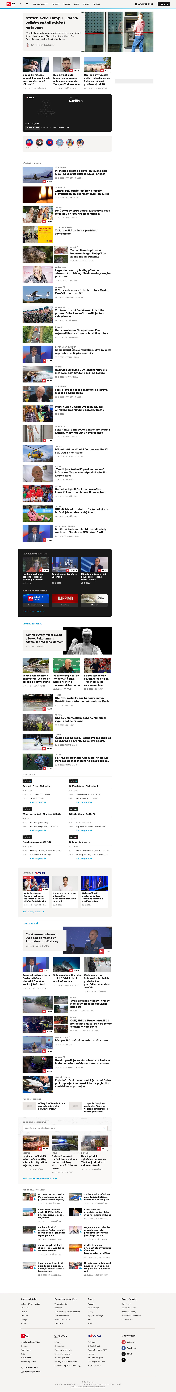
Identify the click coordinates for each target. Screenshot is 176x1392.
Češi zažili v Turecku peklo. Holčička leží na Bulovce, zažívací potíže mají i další (97, 80)
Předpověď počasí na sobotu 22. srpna (81, 1040)
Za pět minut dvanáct (65, 347)
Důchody (25, 1308)
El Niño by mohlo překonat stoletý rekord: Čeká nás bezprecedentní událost (97, 1249)
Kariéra (91, 1354)
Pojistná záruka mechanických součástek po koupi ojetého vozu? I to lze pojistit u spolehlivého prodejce (83, 1083)
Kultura (24, 1323)
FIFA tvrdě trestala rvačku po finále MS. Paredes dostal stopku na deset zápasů (82, 759)
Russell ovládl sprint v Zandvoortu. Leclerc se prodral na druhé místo (36, 678)
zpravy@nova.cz (33, 1371)
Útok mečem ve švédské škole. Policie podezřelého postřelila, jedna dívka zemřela (97, 981)
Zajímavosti (60, 168)
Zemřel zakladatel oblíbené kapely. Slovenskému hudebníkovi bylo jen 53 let (82, 192)
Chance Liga (93, 1308)
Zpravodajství (40, 4)
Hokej (58, 695)
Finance (24, 1316)
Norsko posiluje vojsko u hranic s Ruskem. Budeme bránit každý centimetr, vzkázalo (83, 1062)
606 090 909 (31, 1367)
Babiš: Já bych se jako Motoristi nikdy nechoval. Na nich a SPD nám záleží (80, 531)
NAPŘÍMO (76, 101)
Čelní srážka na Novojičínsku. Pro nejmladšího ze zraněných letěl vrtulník (81, 332)
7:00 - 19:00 (46, 128)
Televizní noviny (61, 1304)
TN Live (66, 4)
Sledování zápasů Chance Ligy (68, 1366)
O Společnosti (94, 1346)
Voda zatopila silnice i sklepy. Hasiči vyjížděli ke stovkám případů (90, 1003)
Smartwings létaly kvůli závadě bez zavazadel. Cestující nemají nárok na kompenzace (51, 1267)
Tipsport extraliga (95, 1316)
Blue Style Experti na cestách (67, 1312)
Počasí (96, 4)
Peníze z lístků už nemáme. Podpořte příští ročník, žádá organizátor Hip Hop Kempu (51, 1231)
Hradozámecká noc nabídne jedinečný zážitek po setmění (33, 577)
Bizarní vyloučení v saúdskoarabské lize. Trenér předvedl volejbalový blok (96, 680)
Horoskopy (126, 1304)
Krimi (54, 1153)
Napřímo (58, 1308)
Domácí (73, 247)
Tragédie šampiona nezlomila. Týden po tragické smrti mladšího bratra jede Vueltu (97, 1107)
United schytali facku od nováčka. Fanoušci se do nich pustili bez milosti (80, 491)
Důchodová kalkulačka (131, 1316)
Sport (86, 4)
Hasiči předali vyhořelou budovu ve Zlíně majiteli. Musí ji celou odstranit (93, 1161)
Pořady (56, 4)
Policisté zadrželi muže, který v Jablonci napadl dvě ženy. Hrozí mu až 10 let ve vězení (65, 1162)
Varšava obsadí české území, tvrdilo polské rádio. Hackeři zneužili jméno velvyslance (79, 313)
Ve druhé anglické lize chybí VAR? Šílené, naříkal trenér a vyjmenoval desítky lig (66, 680)
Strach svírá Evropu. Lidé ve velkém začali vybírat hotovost (52, 23)
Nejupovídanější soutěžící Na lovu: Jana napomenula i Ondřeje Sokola (92, 897)
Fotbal (58, 466)
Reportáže (59, 1323)
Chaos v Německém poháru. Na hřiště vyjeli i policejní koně (80, 720)
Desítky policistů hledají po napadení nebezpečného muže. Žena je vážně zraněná (66, 80)
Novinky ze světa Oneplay (66, 1362)
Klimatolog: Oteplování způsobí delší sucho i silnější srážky (93, 577)
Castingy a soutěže (96, 1362)
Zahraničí (60, 188)
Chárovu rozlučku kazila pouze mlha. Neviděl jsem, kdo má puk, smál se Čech (82, 700)
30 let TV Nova (94, 1366)
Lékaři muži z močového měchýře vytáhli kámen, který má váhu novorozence (82, 431)
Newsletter (26, 1358)
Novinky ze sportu (32, 624)
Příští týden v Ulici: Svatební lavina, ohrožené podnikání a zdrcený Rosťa (79, 408)
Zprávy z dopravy (128, 1308)
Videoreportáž (62, 1037)
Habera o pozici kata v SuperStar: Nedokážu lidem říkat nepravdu (64, 897)
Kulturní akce (127, 1320)
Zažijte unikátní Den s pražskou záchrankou (76, 232)
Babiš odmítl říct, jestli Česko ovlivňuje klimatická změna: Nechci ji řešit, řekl (36, 980)
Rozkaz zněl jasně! (62, 1320)
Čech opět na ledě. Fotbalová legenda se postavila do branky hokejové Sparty (83, 739)
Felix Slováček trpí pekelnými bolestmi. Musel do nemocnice (81, 391)
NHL (89, 1320)
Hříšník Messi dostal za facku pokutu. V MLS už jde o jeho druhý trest (81, 511)
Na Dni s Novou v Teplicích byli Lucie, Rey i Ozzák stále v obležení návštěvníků (35, 897)
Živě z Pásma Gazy (61, 128)
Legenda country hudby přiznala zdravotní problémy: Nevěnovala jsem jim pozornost (83, 273)
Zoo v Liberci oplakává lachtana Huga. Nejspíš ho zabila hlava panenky (88, 253)
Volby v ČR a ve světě (30, 1304)
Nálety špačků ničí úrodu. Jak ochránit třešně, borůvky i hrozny (51, 1106)
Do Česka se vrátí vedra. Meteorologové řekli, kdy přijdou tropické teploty (82, 212)
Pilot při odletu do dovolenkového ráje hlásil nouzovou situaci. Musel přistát (81, 172)
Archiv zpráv (26, 1350)
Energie (24, 1320)
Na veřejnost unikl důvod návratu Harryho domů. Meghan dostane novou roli (97, 1267)
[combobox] (65, 1128)
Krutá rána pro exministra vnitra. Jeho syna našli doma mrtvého (97, 1212)
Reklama (91, 1342)
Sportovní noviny (62, 1316)
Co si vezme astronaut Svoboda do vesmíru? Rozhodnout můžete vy (42, 938)
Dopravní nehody (128, 1312)
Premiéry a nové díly (63, 1350)
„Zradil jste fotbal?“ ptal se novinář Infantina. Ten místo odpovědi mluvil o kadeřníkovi (81, 472)
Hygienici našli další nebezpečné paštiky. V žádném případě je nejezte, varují (35, 1161)
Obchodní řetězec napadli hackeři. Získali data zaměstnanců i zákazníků (36, 80)
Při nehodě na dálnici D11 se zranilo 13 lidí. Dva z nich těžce (81, 451)
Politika (24, 1312)
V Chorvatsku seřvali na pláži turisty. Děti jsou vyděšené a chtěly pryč (97, 1197)
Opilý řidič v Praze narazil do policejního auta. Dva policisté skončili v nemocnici (91, 1023)
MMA (90, 1323)
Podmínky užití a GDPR (97, 1350)
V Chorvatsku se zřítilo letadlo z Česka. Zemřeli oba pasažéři (82, 292)
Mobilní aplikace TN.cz (30, 1342)
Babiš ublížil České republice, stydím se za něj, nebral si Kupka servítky (83, 352)
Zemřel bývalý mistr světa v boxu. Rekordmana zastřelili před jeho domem (44, 638)
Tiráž (23, 1354)
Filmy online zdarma (63, 1354)
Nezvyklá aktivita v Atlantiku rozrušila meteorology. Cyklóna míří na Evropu (81, 371)
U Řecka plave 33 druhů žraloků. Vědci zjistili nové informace (67, 978)
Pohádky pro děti (62, 1358)
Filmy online (59, 1346)
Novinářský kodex (28, 1362)
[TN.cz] (10, 4)
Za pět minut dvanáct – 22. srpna (65, 575)
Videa (76, 4)
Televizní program (95, 1358)
